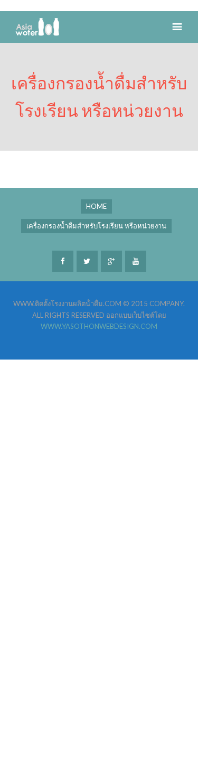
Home (96, 206)
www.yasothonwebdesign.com (99, 326)
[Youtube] (135, 261)
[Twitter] (87, 261)
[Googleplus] (111, 261)
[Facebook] (62, 261)
